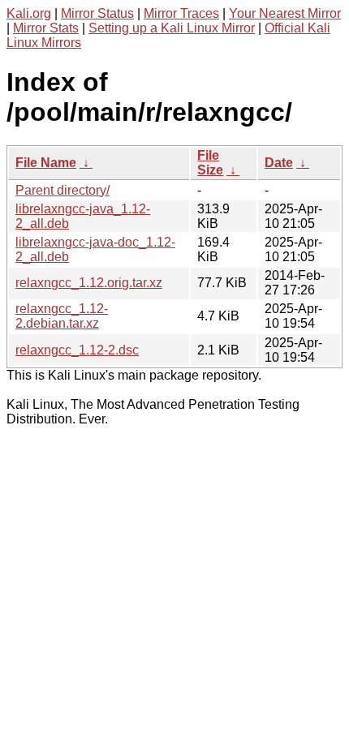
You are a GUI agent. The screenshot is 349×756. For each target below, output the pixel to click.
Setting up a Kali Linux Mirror (171, 28)
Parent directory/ (62, 190)
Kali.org (28, 13)
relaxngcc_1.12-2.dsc (77, 350)
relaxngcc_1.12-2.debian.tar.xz (61, 316)
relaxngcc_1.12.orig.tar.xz (88, 283)
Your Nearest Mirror (285, 13)
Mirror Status (97, 13)
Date (279, 163)
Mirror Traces (181, 13)
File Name (45, 163)
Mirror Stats (46, 28)
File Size (210, 162)
